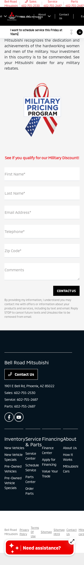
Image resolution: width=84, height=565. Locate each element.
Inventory (14, 439)
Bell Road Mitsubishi (11, 532)
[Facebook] (9, 417)
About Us (70, 448)
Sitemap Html (59, 532)
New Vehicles (14, 448)
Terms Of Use (35, 532)
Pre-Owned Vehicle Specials (12, 483)
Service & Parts (33, 441)
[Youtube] (19, 417)
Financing (52, 439)
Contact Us (24, 374)
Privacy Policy (24, 532)
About (69, 439)
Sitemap (46, 531)
